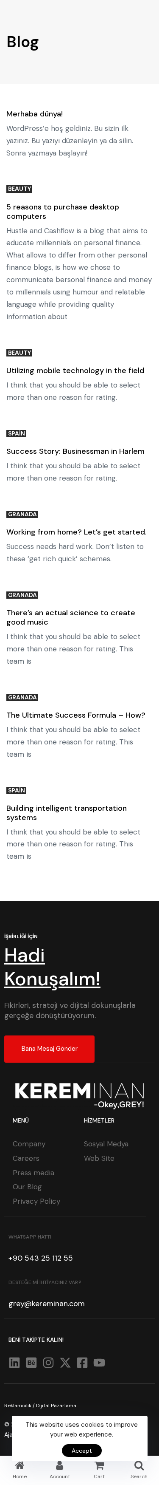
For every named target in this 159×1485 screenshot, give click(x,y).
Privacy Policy (36, 1201)
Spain (16, 433)
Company (29, 1143)
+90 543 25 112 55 (40, 1258)
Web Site (99, 1158)
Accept (82, 1450)
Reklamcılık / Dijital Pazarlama (40, 1405)
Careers (26, 1158)
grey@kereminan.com (46, 1303)
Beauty (19, 188)
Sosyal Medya (106, 1143)
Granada (22, 514)
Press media (33, 1172)
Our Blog (27, 1186)
